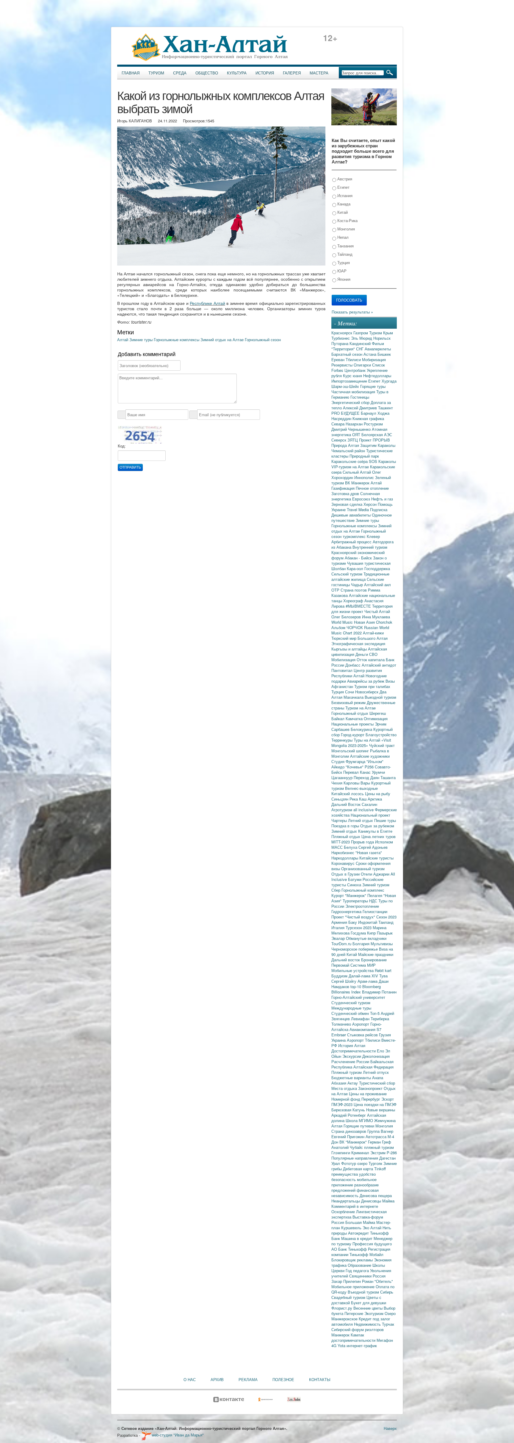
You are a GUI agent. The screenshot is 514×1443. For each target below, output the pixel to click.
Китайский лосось (348, 793)
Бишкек (384, 354)
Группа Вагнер (380, 1131)
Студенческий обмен (350, 1013)
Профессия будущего (372, 1244)
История (265, 73)
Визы (390, 681)
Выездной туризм (380, 697)
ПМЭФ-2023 (342, 1104)
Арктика (375, 799)
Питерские (354, 1313)
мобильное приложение (354, 1182)
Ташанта (388, 777)
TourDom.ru (341, 943)
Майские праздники (375, 954)
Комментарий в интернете (354, 1206)
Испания (344, 195)
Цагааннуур (342, 777)
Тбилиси (354, 359)
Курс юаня (353, 375)
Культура (237, 73)
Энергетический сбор (351, 402)
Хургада (389, 381)
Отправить (130, 467)
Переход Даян (367, 777)
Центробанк (355, 370)
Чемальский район (348, 450)
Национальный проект (370, 815)
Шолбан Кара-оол (347, 568)
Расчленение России (350, 1061)
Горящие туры (373, 386)
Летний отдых (361, 820)
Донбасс (353, 665)
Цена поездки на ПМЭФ (375, 1104)
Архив (217, 1379)
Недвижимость (368, 1324)
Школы (378, 1265)
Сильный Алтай (357, 472)
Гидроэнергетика (347, 911)
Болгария (361, 943)
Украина (339, 1040)
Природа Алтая (345, 445)
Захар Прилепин (346, 1281)
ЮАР (341, 271)
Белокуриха (362, 729)
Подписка (378, 509)
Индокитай (368, 922)
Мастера (319, 73)
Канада (343, 204)
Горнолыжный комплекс (362, 890)
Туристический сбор (377, 1083)
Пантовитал (342, 670)
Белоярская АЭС (376, 434)
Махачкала (354, 697)
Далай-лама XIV (364, 976)
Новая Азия (365, 622)
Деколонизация (376, 1056)
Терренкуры (342, 740)
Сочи (350, 692)
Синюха (354, 884)
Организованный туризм (363, 868)
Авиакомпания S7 (365, 1029)
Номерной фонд (346, 1099)
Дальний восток (346, 959)
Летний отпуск (376, 1072)
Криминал (360, 1152)
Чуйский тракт (382, 745)
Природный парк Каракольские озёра (355, 458)
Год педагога (358, 1270)
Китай (342, 212)
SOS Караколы (382, 461)
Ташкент (385, 408)
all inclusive (364, 809)
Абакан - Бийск (359, 558)
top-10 (356, 986)
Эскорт (387, 1099)
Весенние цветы (368, 1308)
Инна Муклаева (376, 617)
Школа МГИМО (360, 1120)
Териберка (380, 1018)
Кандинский (361, 343)
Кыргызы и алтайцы (349, 649)
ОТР (336, 590)
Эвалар (338, 938)
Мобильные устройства (353, 970)
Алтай (123, 339)
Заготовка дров (345, 493)
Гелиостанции (375, 911)
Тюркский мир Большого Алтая (359, 638)
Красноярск (342, 333)
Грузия (385, 1035)
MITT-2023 (341, 842)
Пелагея (375, 895)
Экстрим (378, 1152)
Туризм (156, 73)
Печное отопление (372, 488)
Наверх (390, 1428)
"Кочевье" (355, 767)
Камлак (357, 1335)
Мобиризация (374, 359)
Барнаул (369, 413)
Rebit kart (383, 970)
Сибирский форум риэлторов (357, 1329)
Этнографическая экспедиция (358, 643)
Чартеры (339, 820)
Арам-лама (368, 981)
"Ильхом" (374, 761)
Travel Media (358, 509)
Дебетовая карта (358, 1168)
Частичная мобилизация (353, 391)
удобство (367, 1174)
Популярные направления (355, 1158)
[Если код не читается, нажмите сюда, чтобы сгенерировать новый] (140, 434)
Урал (336, 1163)
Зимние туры (141, 339)
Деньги (362, 654)
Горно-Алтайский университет (358, 997)
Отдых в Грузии (346, 874)
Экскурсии (352, 1056)
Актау (353, 1083)
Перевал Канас (357, 772)
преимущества (345, 1174)
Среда (180, 73)
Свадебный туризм (348, 1297)
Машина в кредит (357, 1238)
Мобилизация (344, 659)
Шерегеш (377, 713)
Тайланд (344, 254)
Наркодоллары (345, 858)
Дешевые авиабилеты (351, 515)
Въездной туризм (364, 1292)
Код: (122, 446)
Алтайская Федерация (373, 1067)
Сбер (336, 890)
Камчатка (355, 718)
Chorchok (384, 622)
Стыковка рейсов (363, 1035)
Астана (370, 354)
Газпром (361, 333)
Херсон (370, 504)
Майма (388, 1201)
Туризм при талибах (372, 686)
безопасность (344, 1179)
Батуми (355, 879)
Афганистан (342, 686)
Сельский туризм (347, 574)
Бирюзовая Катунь (348, 1110)
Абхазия (339, 1083)
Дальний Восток (346, 804)
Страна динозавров (349, 1131)
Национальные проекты (353, 724)
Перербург (371, 1099)
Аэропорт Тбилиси (364, 1040)
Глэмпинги (341, 1152)
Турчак (388, 1324)
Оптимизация (376, 718)
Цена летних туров (378, 836)
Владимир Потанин (379, 992)
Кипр (372, 933)
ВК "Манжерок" (353, 1142)
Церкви (338, 1270)
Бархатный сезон (347, 354)
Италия (338, 927)
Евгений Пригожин (348, 1136)
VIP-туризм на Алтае (350, 466)
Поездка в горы (345, 826)
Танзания (345, 246)
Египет (343, 187)
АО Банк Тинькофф (349, 1249)
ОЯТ (356, 434)
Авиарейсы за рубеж (366, 681)
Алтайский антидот (379, 665)
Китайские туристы (376, 858)
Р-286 (392, 1152)
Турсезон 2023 (359, 927)
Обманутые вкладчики (366, 938)
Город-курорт (353, 734)
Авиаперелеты (378, 349)
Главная (131, 73)
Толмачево (341, 1024)
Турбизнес (341, 338)
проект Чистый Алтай (370, 611)
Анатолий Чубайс (347, 1147)
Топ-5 (375, 1013)
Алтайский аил (377, 584)
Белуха (351, 847)
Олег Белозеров (346, 617)
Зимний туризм (375, 884)
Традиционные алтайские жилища (360, 576)
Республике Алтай (207, 303)
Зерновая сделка (347, 504)
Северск (339, 440)
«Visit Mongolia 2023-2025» (361, 742)
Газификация (343, 488)
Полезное (283, 1379)
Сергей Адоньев (373, 847)
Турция (343, 262)
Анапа (377, 1077)
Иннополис (364, 477)
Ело (381, 1051)
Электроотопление (362, 906)
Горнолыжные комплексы (177, 339)
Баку (353, 922)
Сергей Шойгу (344, 981)
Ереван (338, 359)
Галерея (292, 73)
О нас (190, 1379)
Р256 (370, 767)
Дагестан (387, 1158)
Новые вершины (380, 1110)
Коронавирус (343, 863)
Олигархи (363, 365)
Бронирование (374, 959)
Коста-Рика (347, 220)
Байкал (338, 718)
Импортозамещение (349, 381)
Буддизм (340, 976)
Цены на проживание (368, 1093)
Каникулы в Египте (375, 831)
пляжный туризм (379, 1147)
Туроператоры (356, 901)
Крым (388, 333)
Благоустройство (381, 734)
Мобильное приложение (353, 1286)
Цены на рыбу (377, 793)
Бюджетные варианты (351, 1077)
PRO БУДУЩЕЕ (346, 413)
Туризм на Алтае (360, 708)
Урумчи (378, 772)
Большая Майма (360, 1222)
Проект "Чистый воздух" (353, 917)
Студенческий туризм (350, 1002)
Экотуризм (374, 1313)
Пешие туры (385, 820)
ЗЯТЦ (353, 440)
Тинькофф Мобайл (366, 1254)
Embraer (339, 1035)
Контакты (319, 1379)
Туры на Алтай (367, 740)
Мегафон (385, 1340)
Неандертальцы (346, 1201)
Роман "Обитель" (377, 1281)
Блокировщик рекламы (352, 1260)
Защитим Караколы (377, 445)
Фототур (349, 1163)
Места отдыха (344, 1088)
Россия (379, 1276)
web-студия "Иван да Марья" (178, 1435)
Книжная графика (368, 418)
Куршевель (352, 1227)
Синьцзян (340, 799)
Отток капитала (371, 659)
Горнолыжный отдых (350, 713)
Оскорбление (343, 1211)
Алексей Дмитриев (360, 408)
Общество (206, 73)
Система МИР (363, 965)
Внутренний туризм (369, 547)
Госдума (359, 933)
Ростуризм (373, 424)
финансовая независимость (355, 1192)
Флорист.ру (342, 1308)
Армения (339, 922)
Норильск (382, 338)
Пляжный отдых (346, 836)
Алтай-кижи (373, 633)
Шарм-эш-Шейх (345, 386)
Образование (360, 1265)
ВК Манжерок (358, 483)
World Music (342, 622)
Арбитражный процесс (352, 542)
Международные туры (351, 1008)
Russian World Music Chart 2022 (360, 630)
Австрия (344, 179)
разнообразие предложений (355, 1187)
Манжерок (341, 1335)
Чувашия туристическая (369, 563)
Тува (383, 976)
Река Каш (359, 799)
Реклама (248, 1379)
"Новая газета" (368, 852)
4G (334, 1345)
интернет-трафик (362, 1345)
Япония (343, 279)
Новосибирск (367, 692)
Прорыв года (363, 842)
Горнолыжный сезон (263, 339)
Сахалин (369, 804)
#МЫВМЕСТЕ (359, 606)
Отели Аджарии (376, 874)
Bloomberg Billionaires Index (356, 989)
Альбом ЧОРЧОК (347, 627)
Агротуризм (342, 809)
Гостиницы (359, 397)
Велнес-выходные (361, 788)
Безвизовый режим (349, 702)
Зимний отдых (344, 831)
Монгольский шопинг (350, 751)
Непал (342, 237)
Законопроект (371, 1088)
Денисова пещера (376, 1195)
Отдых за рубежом (377, 826)
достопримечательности (354, 1340)
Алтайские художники (370, 756)
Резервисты (342, 365)
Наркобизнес (343, 852)
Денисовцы (371, 1201)
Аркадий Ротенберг (349, 1115)
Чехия (337, 783)
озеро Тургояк (370, 1163)
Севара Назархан (347, 424)
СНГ (360, 349)
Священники (361, 1276)
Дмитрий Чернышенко (351, 429)
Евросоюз (361, 499)
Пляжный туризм (347, 1072)
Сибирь (386, 1292)
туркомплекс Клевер (361, 536)
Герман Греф (379, 1142)
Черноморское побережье (355, 949)
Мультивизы (382, 943)
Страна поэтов (354, 590)
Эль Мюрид (362, 338)
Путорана (340, 343)
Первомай (340, 965)
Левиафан (361, 1018)
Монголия (345, 229)
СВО (373, 654)
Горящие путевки (359, 1126)
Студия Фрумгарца (348, 761)
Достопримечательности (354, 1051)
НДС (373, 901)
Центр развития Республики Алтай (356, 672)
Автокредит (359, 1233)
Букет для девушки (368, 1302)
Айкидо (338, 767)
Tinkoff (380, 1168)
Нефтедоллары (377, 375)
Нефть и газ (382, 499)
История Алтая (351, 1045)
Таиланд (386, 922)
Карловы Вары (357, 783)
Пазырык (385, 933)
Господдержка (377, 568)
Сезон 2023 (386, 917)
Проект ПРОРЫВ (374, 440)
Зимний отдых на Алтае (222, 339)
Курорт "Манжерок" (349, 895)
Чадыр (357, 584)
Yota (342, 1345)
